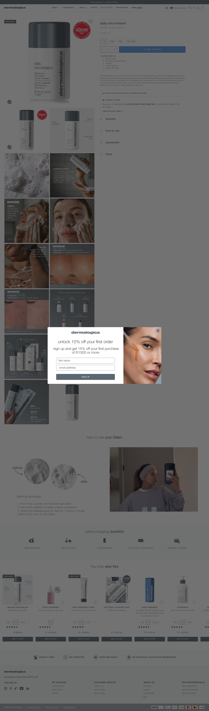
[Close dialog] (158, 330)
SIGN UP (85, 376)
